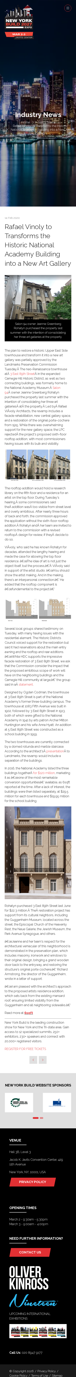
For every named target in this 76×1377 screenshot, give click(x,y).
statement (26, 684)
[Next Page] (43, 1060)
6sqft (28, 1013)
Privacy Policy (46, 1371)
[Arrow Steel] (19, 1102)
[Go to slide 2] (41, 1118)
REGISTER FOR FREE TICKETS (25, 1049)
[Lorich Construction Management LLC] (57, 1102)
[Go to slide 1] (36, 1118)
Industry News (45, 122)
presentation (55, 751)
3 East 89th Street (22, 374)
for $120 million (44, 773)
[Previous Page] (33, 1060)
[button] (67, 8)
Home (25, 122)
